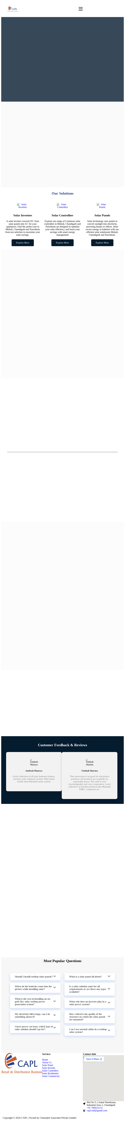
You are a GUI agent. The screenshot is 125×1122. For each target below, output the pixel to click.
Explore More (22, 242)
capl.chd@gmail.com (97, 1110)
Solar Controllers (62, 215)
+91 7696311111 (95, 1107)
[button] (81, 9)
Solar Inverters (22, 215)
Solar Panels (102, 215)
